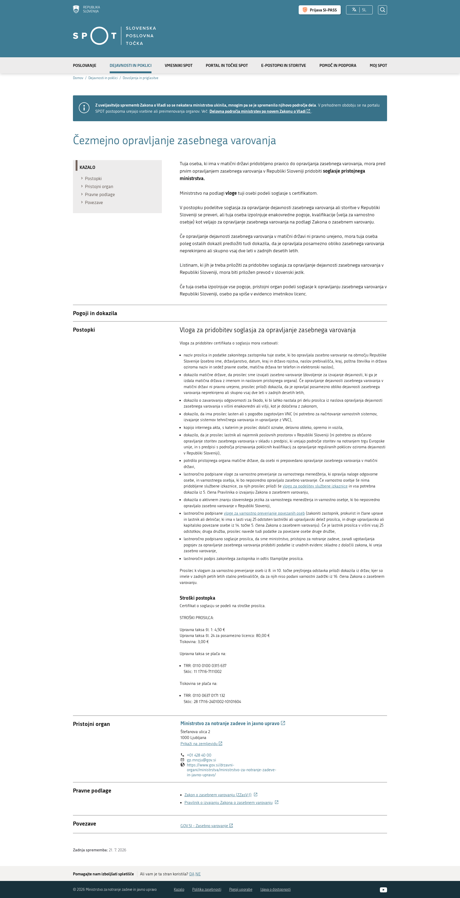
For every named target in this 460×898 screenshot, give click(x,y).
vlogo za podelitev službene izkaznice (315, 486)
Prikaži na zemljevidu (201, 743)
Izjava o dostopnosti (275, 889)
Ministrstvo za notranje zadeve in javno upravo (232, 723)
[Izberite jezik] (354, 10)
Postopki (93, 178)
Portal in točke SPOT (227, 65)
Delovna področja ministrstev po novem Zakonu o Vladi (260, 111)
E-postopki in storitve (283, 65)
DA (191, 874)
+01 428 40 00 (199, 755)
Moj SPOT (378, 65)
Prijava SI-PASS (323, 10)
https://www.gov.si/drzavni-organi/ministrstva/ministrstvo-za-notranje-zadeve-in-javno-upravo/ (231, 770)
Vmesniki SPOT (178, 65)
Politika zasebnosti (206, 889)
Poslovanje (84, 65)
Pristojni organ (99, 186)
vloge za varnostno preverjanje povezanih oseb (264, 513)
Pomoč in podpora (337, 65)
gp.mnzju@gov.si (201, 760)
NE (198, 874)
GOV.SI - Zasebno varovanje (206, 825)
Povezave (94, 202)
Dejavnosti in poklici (130, 65)
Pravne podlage (100, 194)
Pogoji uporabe (240, 889)
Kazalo (179, 889)
